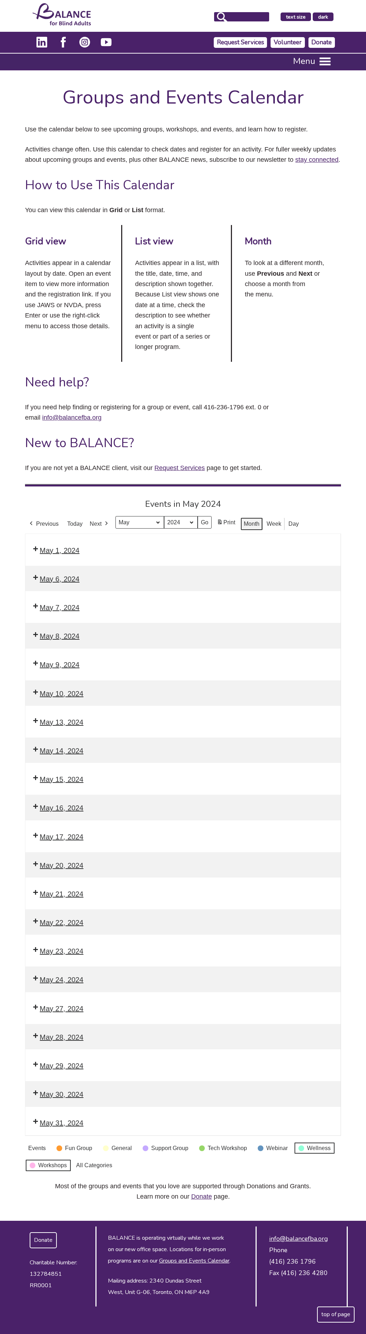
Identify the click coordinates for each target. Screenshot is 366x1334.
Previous (47, 524)
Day (293, 524)
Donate (321, 42)
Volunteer (288, 42)
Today (75, 524)
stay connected (316, 159)
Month (251, 524)
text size (296, 16)
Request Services (240, 42)
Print (226, 524)
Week (274, 524)
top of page (335, 1314)
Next (96, 524)
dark (325, 17)
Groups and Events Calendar (194, 1261)
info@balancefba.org (72, 417)
